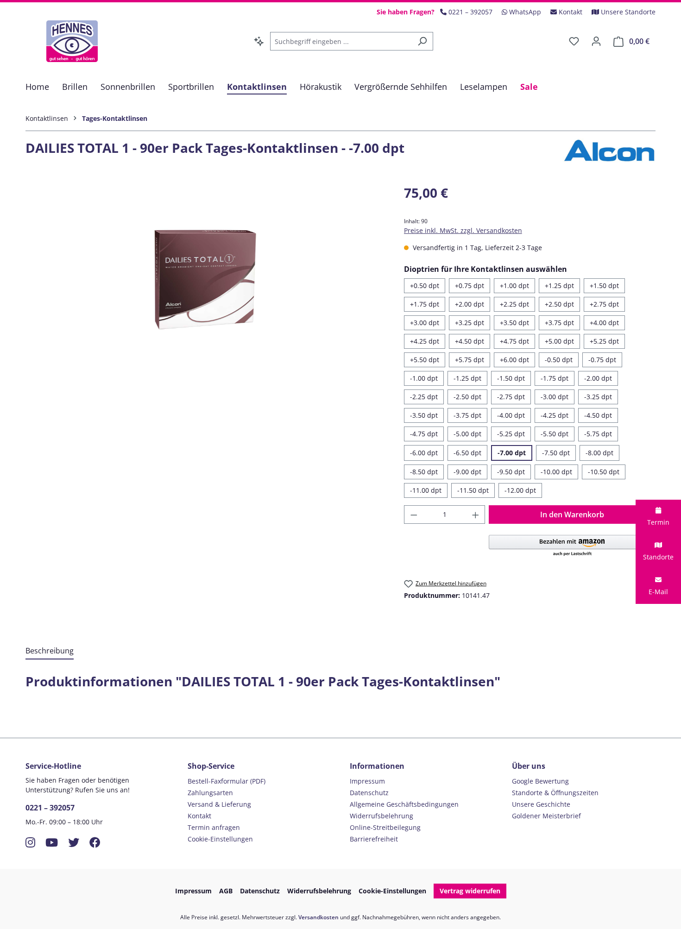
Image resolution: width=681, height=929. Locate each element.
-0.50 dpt (559, 359)
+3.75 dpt (559, 322)
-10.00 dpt (556, 471)
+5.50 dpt (424, 359)
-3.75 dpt (467, 415)
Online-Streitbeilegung (385, 827)
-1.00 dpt (424, 378)
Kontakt (199, 815)
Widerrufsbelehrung (381, 815)
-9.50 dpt (511, 471)
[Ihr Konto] (596, 41)
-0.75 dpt (602, 359)
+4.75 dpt (514, 341)
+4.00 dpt (604, 322)
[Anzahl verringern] (413, 514)
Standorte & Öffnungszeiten (555, 792)
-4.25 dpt (554, 415)
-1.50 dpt (511, 378)
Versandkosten (318, 917)
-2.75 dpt (511, 396)
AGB (226, 890)
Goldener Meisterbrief (546, 815)
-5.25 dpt (511, 433)
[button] (572, 546)
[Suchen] (422, 41)
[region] (205, 282)
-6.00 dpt (424, 452)
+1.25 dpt (559, 285)
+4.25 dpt (424, 341)
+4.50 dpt (469, 341)
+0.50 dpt (424, 285)
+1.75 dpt (424, 304)
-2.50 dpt (467, 396)
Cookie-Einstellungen (220, 839)
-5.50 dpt (554, 433)
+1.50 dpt (604, 285)
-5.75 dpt (598, 433)
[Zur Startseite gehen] (71, 41)
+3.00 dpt (424, 322)
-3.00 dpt (554, 396)
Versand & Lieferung (219, 804)
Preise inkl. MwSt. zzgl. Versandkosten (463, 230)
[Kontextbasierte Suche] (259, 41)
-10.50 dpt (603, 471)
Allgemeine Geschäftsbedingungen (404, 804)
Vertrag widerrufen (470, 890)
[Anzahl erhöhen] (476, 514)
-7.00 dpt (512, 452)
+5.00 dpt (559, 341)
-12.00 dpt (520, 490)
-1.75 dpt (554, 378)
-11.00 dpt (425, 490)
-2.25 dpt (424, 396)
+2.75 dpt (604, 304)
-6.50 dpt (467, 452)
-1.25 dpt (467, 378)
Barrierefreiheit (374, 839)
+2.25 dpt (514, 304)
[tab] (49, 651)
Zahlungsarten (210, 792)
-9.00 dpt (467, 471)
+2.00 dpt (469, 304)
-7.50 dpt (556, 452)
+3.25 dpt (469, 322)
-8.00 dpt (599, 452)
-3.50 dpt (424, 415)
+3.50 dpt (514, 322)
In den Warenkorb (572, 514)
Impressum (367, 781)
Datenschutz (369, 792)
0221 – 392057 (50, 808)
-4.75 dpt (424, 433)
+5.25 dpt (604, 341)
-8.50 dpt (424, 471)
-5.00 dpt (467, 433)
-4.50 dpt (598, 415)
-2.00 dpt (598, 378)
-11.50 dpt (473, 490)
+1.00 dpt (514, 285)
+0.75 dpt (469, 285)
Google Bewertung (540, 781)
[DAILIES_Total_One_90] (205, 282)
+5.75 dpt (469, 359)
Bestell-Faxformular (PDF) (226, 781)
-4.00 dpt (511, 415)
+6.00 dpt (514, 359)
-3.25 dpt (598, 396)
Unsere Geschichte (541, 804)
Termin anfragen (214, 827)
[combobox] (341, 41)
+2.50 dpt (559, 304)
